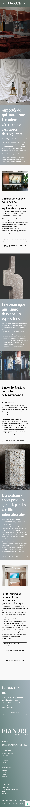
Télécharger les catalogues (10, 789)
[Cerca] (27, 3)
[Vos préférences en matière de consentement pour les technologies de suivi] (27, 804)
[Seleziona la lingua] (24, 3)
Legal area (5, 756)
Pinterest (5, 770)
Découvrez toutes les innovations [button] (15, 660)
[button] (15, 556)
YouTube (4, 777)
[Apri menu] (3, 3)
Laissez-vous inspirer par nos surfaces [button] (15, 239)
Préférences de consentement (11, 758)
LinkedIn (4, 772)
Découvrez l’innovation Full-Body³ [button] (15, 650)
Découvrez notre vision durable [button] (15, 440)
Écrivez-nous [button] (15, 712)
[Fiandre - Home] (15, 732)
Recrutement (6, 793)
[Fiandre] (14, 3)
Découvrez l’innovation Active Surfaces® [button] (12, 644)
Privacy (4, 762)
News (3, 791)
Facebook (5, 779)
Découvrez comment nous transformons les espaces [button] (15, 246)
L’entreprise (5, 787)
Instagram (5, 774)
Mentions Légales (7, 753)
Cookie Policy (6, 760)
